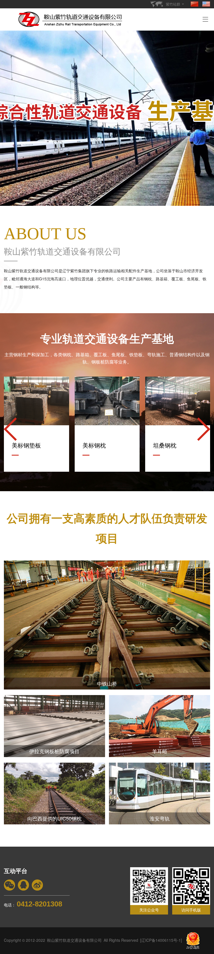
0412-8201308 (39, 904)
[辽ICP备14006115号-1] (161, 940)
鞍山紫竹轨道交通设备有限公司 (74, 940)
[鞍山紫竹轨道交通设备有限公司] (71, 17)
